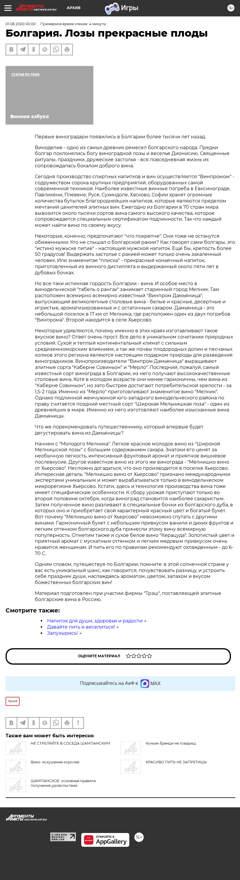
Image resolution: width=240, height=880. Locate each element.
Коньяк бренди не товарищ (171, 743)
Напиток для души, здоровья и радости (95, 621)
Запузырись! (62, 633)
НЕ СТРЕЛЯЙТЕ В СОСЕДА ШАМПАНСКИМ (70, 743)
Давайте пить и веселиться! (81, 627)
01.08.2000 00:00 (21, 24)
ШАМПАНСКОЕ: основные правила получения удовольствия (63, 783)
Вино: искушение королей (55, 762)
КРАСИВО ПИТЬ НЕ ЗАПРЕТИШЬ (176, 762)
